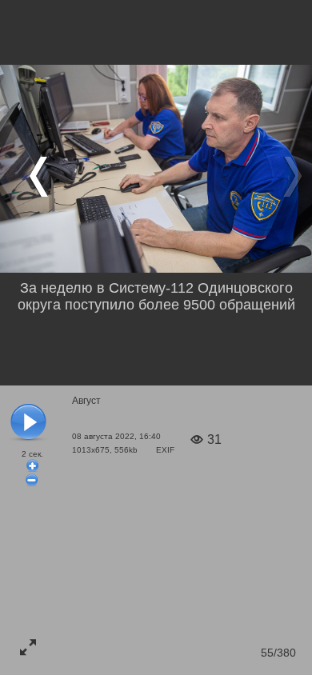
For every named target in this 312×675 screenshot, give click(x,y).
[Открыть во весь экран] (28, 647)
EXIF (165, 449)
